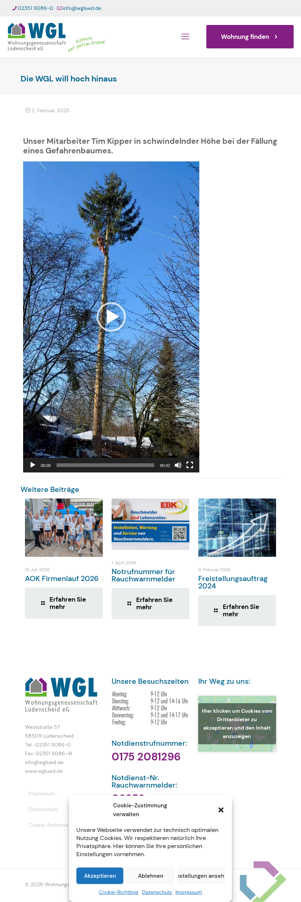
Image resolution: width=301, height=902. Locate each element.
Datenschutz (157, 892)
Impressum (188, 892)
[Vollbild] (189, 465)
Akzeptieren (100, 876)
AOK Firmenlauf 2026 (62, 578)
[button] (221, 810)
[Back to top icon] (265, 887)
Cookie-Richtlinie (118, 892)
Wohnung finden (245, 37)
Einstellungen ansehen (201, 876)
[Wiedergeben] (32, 465)
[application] (111, 316)
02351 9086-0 (35, 8)
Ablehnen (150, 876)
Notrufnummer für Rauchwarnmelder (143, 575)
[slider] (105, 465)
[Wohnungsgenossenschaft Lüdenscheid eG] (56, 37)
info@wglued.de (82, 8)
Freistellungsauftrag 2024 (233, 582)
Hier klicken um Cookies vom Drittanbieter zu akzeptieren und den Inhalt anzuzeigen (237, 724)
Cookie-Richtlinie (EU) (54, 825)
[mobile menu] (185, 36)
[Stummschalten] (178, 465)
